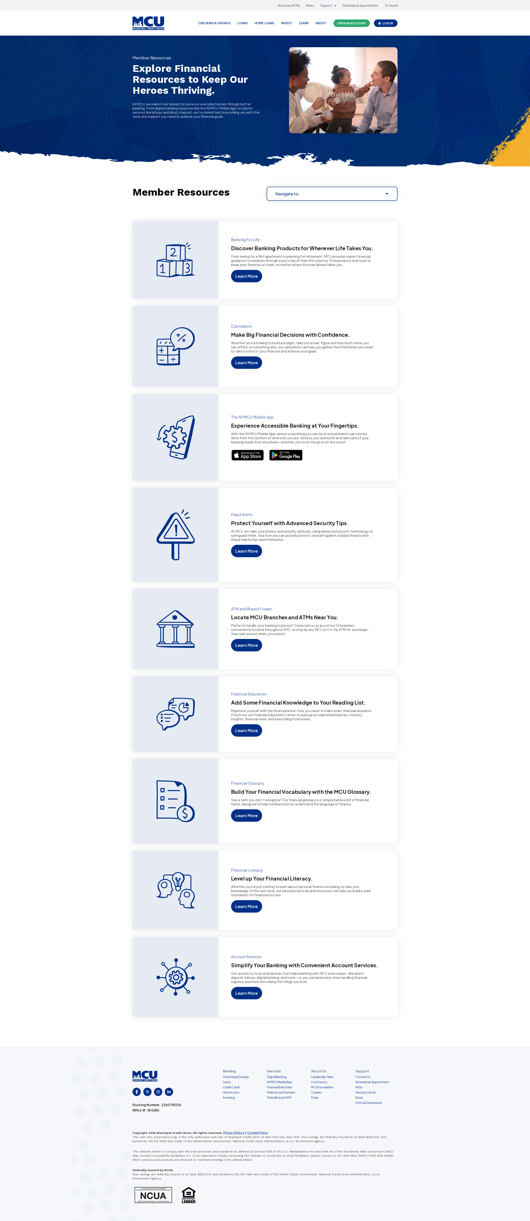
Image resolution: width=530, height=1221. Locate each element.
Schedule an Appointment (360, 5)
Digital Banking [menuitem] (277, 1077)
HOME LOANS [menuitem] (265, 23)
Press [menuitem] (314, 1097)
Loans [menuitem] (227, 1082)
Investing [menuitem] (229, 1097)
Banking (229, 1071)
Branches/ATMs (289, 5)
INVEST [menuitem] (286, 23)
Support (326, 5)
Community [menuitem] (319, 1082)
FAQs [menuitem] (359, 1087)
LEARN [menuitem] (304, 23)
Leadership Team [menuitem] (322, 1077)
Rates (310, 5)
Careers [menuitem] (316, 1092)
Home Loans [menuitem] (231, 1092)
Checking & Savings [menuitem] (236, 1077)
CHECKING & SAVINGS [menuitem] (214, 23)
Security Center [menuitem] (365, 1092)
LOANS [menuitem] (242, 23)
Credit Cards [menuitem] (231, 1087)
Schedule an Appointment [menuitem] (372, 1082)
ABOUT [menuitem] (321, 23)
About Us (318, 1071)
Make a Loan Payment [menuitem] (281, 1092)
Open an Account (351, 23)
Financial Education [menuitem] (279, 1087)
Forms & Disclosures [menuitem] (368, 1102)
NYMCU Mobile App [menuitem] (279, 1082)
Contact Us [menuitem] (362, 1077)
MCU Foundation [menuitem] (322, 1087)
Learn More (246, 276)
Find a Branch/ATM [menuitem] (279, 1097)
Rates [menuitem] (359, 1097)
